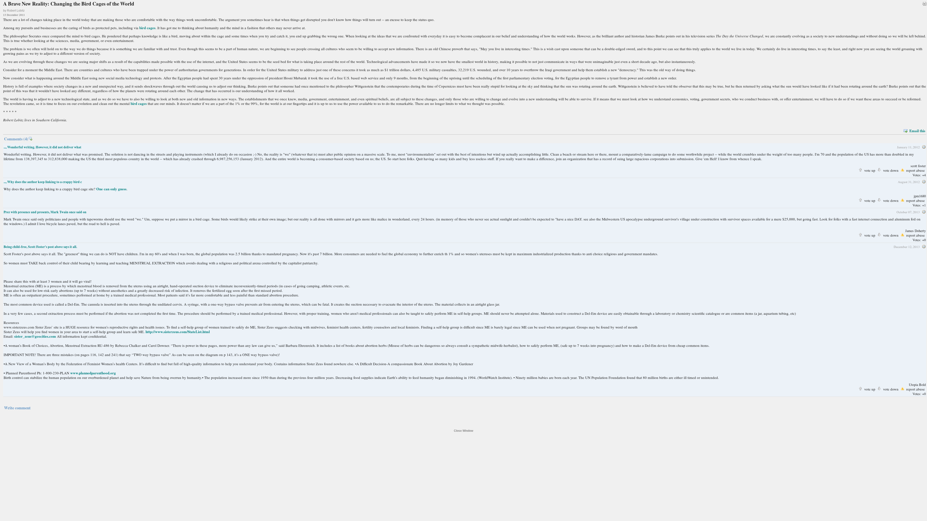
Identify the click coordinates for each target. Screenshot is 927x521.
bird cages (147, 27)
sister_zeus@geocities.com (35, 336)
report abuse (915, 169)
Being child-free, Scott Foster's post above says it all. (40, 246)
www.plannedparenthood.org (93, 373)
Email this (917, 130)
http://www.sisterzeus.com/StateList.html (178, 331)
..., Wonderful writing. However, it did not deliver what (42, 147)
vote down (891, 169)
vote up (869, 169)
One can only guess (111, 189)
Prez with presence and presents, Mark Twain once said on (45, 212)
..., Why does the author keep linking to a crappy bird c (43, 181)
